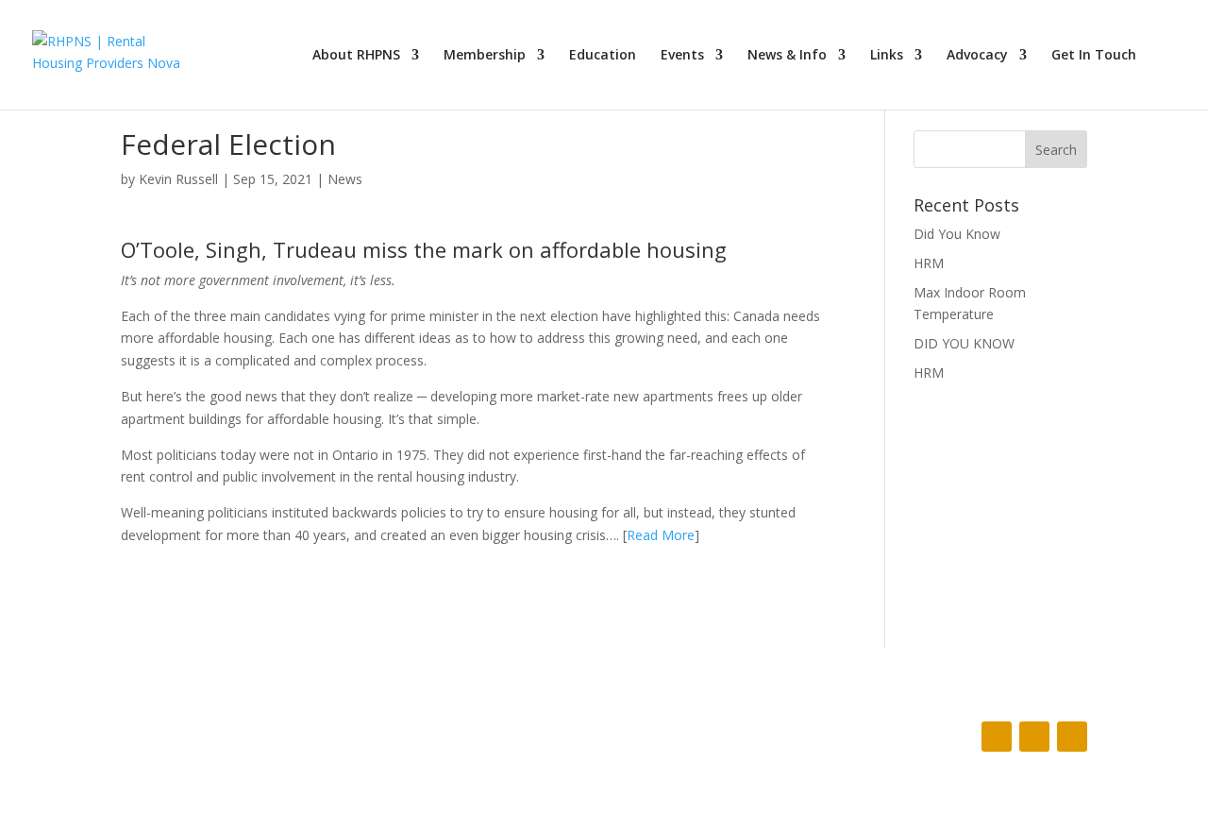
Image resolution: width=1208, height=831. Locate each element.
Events (682, 55)
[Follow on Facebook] (997, 736)
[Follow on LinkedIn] (1072, 736)
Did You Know (957, 234)
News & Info (787, 55)
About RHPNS (356, 55)
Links (886, 55)
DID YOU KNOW (964, 343)
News (344, 179)
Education (602, 55)
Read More (661, 535)
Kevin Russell (178, 179)
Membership (485, 55)
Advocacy (977, 55)
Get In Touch (1093, 55)
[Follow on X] (1034, 736)
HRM (929, 263)
